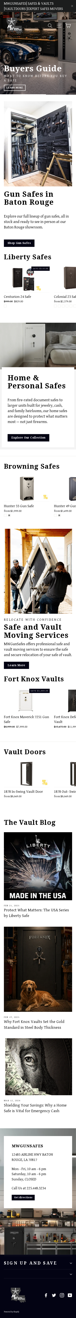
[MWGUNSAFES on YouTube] (70, 1295)
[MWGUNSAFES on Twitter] (54, 1295)
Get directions (23, 1197)
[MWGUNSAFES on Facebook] (46, 1295)
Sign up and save (30, 1263)
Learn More (15, 87)
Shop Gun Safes (19, 243)
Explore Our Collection (28, 437)
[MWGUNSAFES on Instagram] (62, 1295)
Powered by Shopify (11, 1312)
